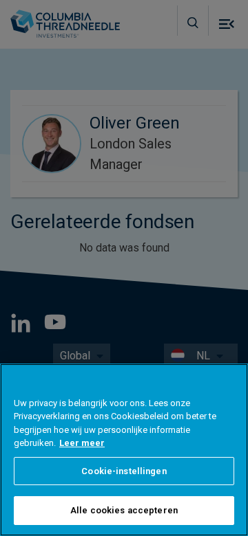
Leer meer (82, 443)
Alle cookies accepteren (124, 510)
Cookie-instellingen (123, 471)
